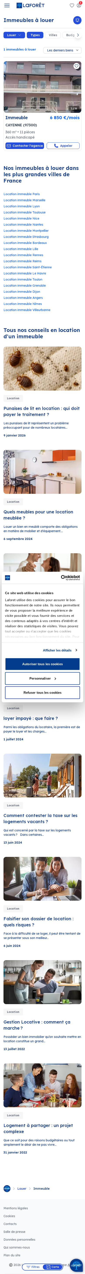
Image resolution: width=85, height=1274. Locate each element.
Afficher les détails (57, 650)
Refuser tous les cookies (42, 692)
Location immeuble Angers (23, 298)
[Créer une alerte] (77, 20)
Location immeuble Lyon (21, 206)
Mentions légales (15, 1208)
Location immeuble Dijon (21, 292)
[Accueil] (6, 1188)
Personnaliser (40, 678)
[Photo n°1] (42, 87)
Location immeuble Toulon (22, 279)
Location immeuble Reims (22, 261)
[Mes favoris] (72, 5)
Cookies (9, 1216)
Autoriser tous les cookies (42, 664)
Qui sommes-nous (16, 1247)
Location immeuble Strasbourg (26, 237)
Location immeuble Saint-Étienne (27, 267)
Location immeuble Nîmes (22, 304)
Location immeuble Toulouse (24, 212)
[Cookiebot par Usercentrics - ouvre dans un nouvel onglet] (61, 577)
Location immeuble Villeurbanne (26, 310)
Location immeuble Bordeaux (25, 243)
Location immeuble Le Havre (24, 273)
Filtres (35, 1267)
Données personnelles (19, 1240)
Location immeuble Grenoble (24, 286)
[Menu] (6, 5)
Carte (55, 1267)
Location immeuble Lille (20, 249)
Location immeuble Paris (21, 194)
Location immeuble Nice (21, 218)
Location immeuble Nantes (23, 225)
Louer (11, 35)
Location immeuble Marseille (24, 200)
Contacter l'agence (28, 146)
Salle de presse (14, 1232)
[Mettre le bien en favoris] (76, 66)
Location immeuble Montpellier (26, 231)
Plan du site (11, 1255)
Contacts (10, 1224)
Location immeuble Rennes (23, 255)
